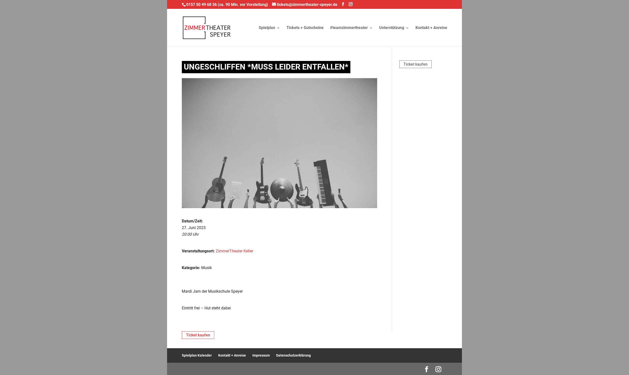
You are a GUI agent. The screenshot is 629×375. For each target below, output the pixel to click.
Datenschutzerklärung (293, 355)
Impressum (261, 355)
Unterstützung (391, 28)
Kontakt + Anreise (431, 28)
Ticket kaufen (415, 64)
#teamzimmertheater (349, 28)
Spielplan (267, 28)
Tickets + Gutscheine (305, 28)
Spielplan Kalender (197, 355)
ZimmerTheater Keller (234, 251)
